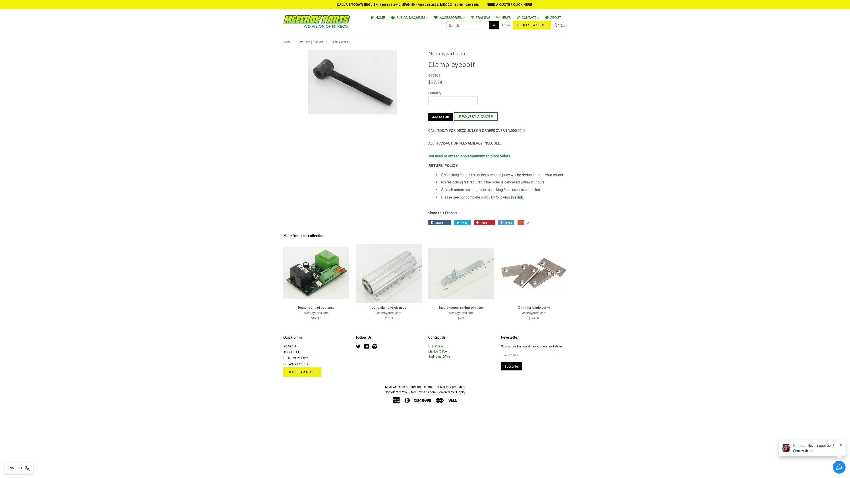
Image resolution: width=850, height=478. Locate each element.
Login (506, 25)
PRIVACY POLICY (296, 363)
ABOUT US (291, 352)
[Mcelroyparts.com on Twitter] (358, 347)
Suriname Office (439, 356)
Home (287, 42)
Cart (563, 25)
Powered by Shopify (451, 392)
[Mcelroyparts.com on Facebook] (366, 347)
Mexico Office (437, 351)
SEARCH (289, 346)
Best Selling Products (310, 42)
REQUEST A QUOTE (532, 25)
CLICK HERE (522, 4)
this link (517, 197)
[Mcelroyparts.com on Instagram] (374, 347)
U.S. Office (435, 346)
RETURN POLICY (295, 358)
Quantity (434, 92)
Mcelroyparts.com (423, 392)
